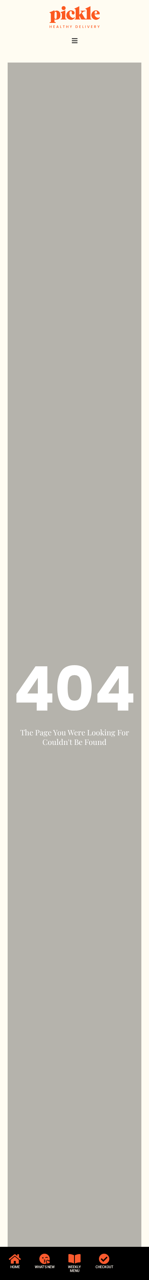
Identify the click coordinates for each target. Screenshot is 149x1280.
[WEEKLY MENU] (74, 1259)
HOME (15, 1267)
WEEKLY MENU (74, 1269)
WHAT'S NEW (45, 1267)
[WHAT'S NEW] (44, 1259)
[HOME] (15, 1259)
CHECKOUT (104, 1267)
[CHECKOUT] (104, 1259)
